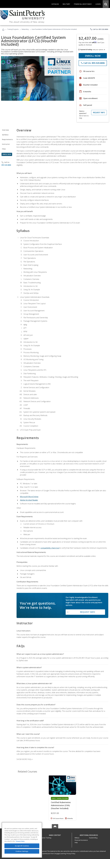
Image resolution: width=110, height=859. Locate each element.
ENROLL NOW (93, 55)
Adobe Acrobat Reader (29, 500)
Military (77, 838)
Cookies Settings (22, 851)
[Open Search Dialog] (106, 4)
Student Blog (93, 838)
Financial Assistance (81, 840)
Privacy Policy (70, 853)
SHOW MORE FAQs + (25, 759)
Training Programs (13, 29)
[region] (22, 840)
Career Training (46, 838)
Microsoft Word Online (29, 496)
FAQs (4, 149)
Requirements (7, 139)
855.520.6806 (6, 165)
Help (76, 842)
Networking (25, 29)
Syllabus (5, 135)
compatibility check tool (49, 548)
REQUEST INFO (99, 112)
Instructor (6, 144)
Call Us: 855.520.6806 (99, 29)
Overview (5, 130)
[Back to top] (55, 835)
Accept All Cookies (22, 846)
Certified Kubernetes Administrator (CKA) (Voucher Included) (61, 805)
